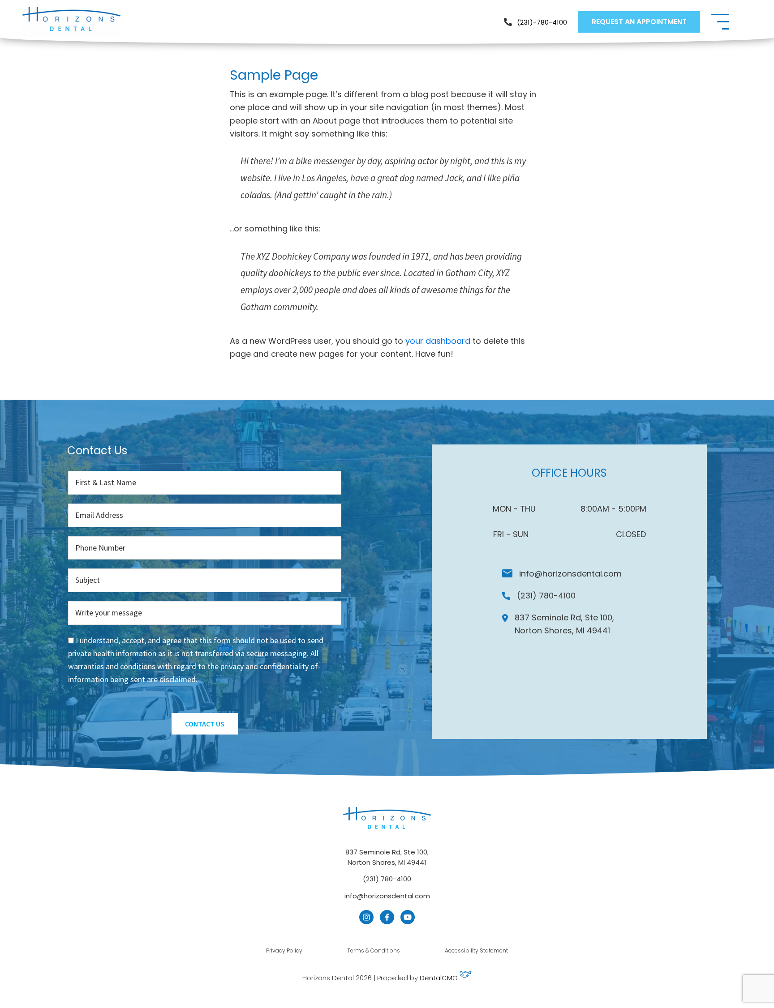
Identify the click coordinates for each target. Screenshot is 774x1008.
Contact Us (204, 723)
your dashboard (437, 340)
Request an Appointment (639, 22)
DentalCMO (440, 977)
